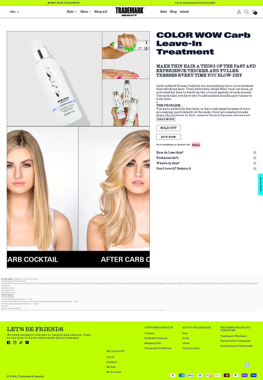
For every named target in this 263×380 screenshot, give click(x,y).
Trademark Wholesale (233, 336)
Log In (110, 357)
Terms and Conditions (157, 348)
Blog (173, 11)
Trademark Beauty (31, 376)
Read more (165, 119)
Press (185, 338)
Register (112, 362)
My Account (114, 372)
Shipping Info (152, 343)
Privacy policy (191, 348)
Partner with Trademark (235, 341)
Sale (163, 11)
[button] (54, 78)
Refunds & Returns (155, 338)
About (184, 11)
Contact (149, 333)
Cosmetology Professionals (236, 346)
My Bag (111, 367)
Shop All (100, 11)
